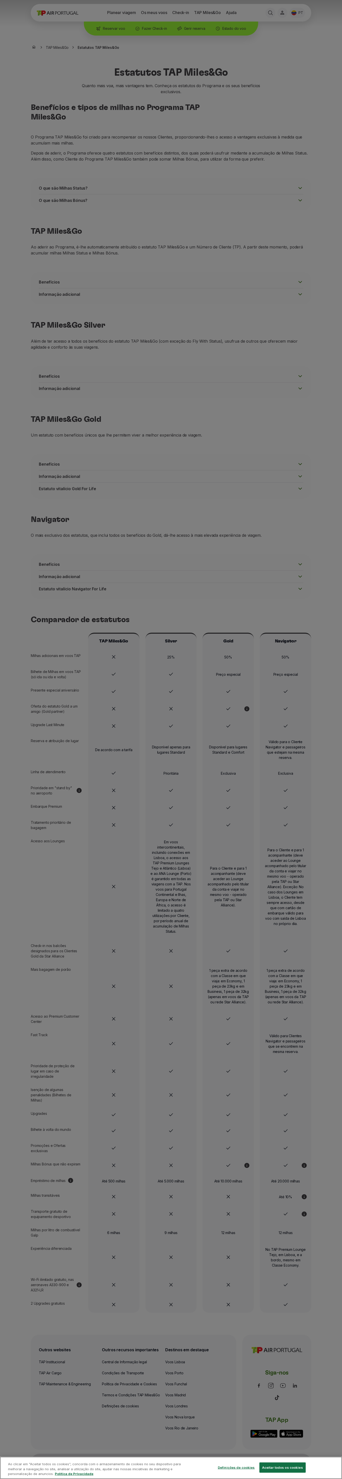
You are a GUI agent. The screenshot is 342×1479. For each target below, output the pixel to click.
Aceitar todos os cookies (282, 1467)
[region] (171, 1468)
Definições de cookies (236, 1467)
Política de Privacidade (74, 1474)
